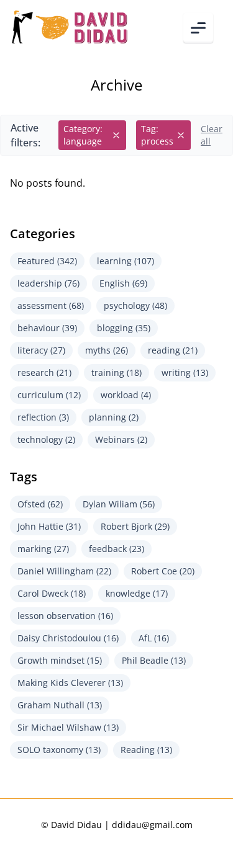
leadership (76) (48, 283)
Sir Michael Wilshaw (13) (68, 727)
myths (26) (106, 350)
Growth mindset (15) (59, 660)
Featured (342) (47, 261)
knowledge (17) (137, 593)
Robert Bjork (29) (135, 526)
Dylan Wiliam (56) (119, 504)
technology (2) (46, 439)
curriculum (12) (49, 395)
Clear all (211, 135)
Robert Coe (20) (162, 571)
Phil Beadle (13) (154, 660)
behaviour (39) (47, 328)
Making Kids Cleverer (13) (70, 682)
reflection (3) (43, 417)
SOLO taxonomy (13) (59, 749)
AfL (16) (154, 638)
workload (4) (126, 395)
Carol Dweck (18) (51, 593)
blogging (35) (123, 328)
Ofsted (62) (40, 504)
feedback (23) (116, 549)
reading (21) (173, 350)
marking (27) (43, 549)
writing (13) (185, 372)
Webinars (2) (121, 439)
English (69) (123, 283)
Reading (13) (146, 749)
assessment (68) (50, 305)
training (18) (116, 372)
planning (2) (114, 417)
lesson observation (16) (65, 616)
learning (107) (125, 261)
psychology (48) (135, 305)
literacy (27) (41, 350)
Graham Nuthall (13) (59, 705)
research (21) (44, 372)
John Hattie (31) (49, 526)
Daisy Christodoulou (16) (68, 638)
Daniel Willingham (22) (64, 571)
